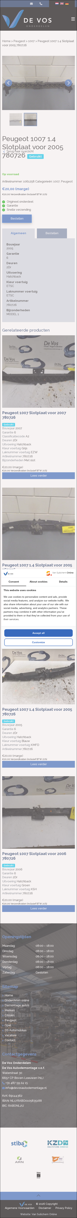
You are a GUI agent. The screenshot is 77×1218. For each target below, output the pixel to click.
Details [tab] (63, 581)
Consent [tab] (14, 581)
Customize (38, 642)
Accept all (38, 633)
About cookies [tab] (38, 581)
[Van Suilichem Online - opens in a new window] (60, 573)
